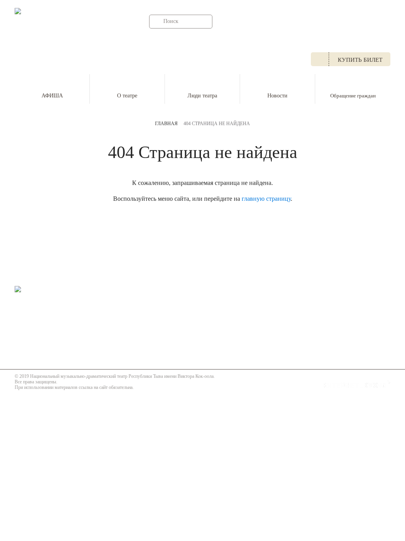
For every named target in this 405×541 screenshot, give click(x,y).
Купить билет (360, 60)
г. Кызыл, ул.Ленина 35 (187, 42)
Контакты (231, 323)
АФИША (52, 96)
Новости (277, 96)
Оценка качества (241, 312)
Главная (166, 123)
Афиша (166, 291)
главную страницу (266, 198)
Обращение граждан (353, 96)
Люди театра (202, 96)
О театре (127, 96)
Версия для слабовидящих (59, 346)
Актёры (166, 312)
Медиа (226, 301)
